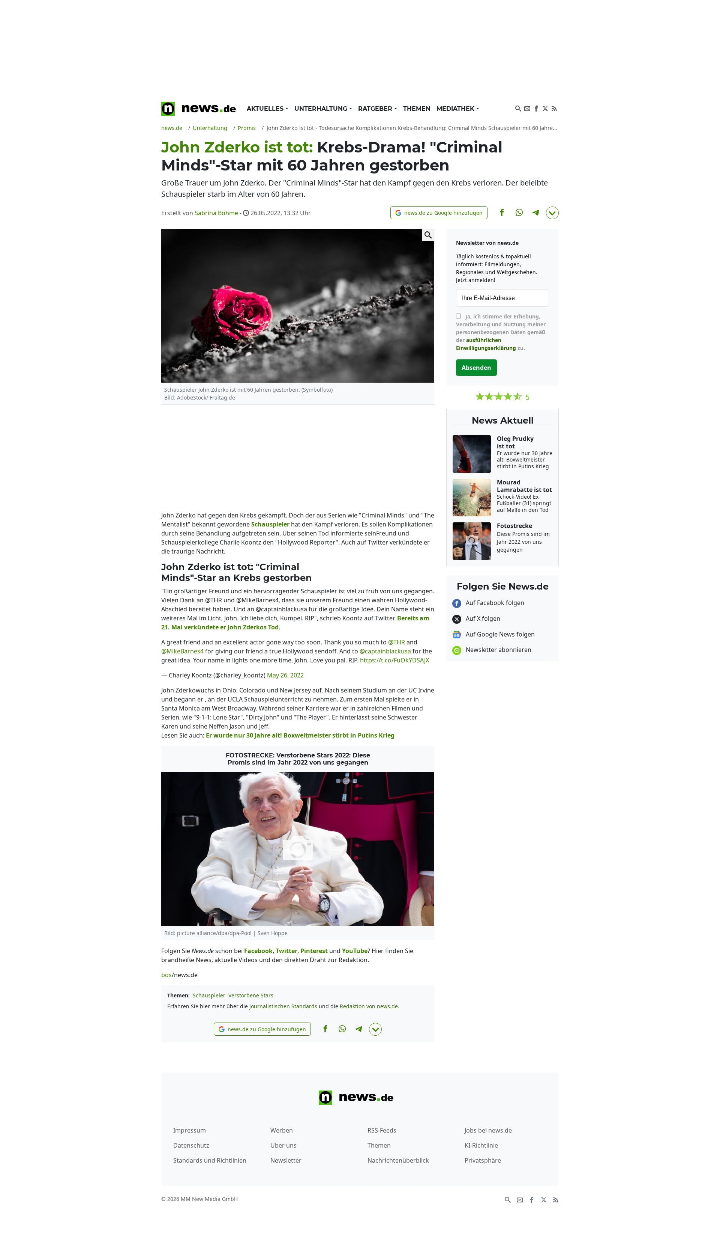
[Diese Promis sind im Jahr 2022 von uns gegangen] (297, 849)
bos (166, 975)
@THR (396, 642)
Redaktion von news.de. (369, 1006)
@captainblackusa (385, 651)
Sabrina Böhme (216, 213)
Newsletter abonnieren (497, 650)
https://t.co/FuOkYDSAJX (394, 660)
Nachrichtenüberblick (398, 1160)
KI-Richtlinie (481, 1145)
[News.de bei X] (545, 107)
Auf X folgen (482, 618)
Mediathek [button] (456, 108)
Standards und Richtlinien (209, 1160)
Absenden (476, 368)
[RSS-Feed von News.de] (554, 107)
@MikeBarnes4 (182, 651)
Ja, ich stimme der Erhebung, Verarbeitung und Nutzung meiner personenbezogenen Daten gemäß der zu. (501, 332)
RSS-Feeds (382, 1130)
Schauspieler (209, 995)
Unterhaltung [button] (321, 108)
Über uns (283, 1145)
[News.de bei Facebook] (536, 107)
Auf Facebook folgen (494, 603)
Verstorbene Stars (250, 995)
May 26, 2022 (285, 675)
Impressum (189, 1130)
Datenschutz (191, 1145)
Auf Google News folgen (499, 634)
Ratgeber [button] (376, 108)
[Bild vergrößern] (428, 235)
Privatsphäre (483, 1160)
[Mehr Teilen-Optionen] (552, 213)
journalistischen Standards (283, 1006)
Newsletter (286, 1160)
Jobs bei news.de (488, 1130)
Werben (281, 1130)
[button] (439, 212)
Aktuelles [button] (266, 108)
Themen (416, 108)
